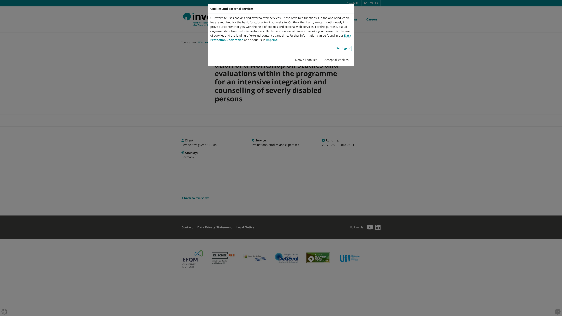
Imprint (271, 40)
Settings (341, 48)
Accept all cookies (336, 60)
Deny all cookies (306, 60)
